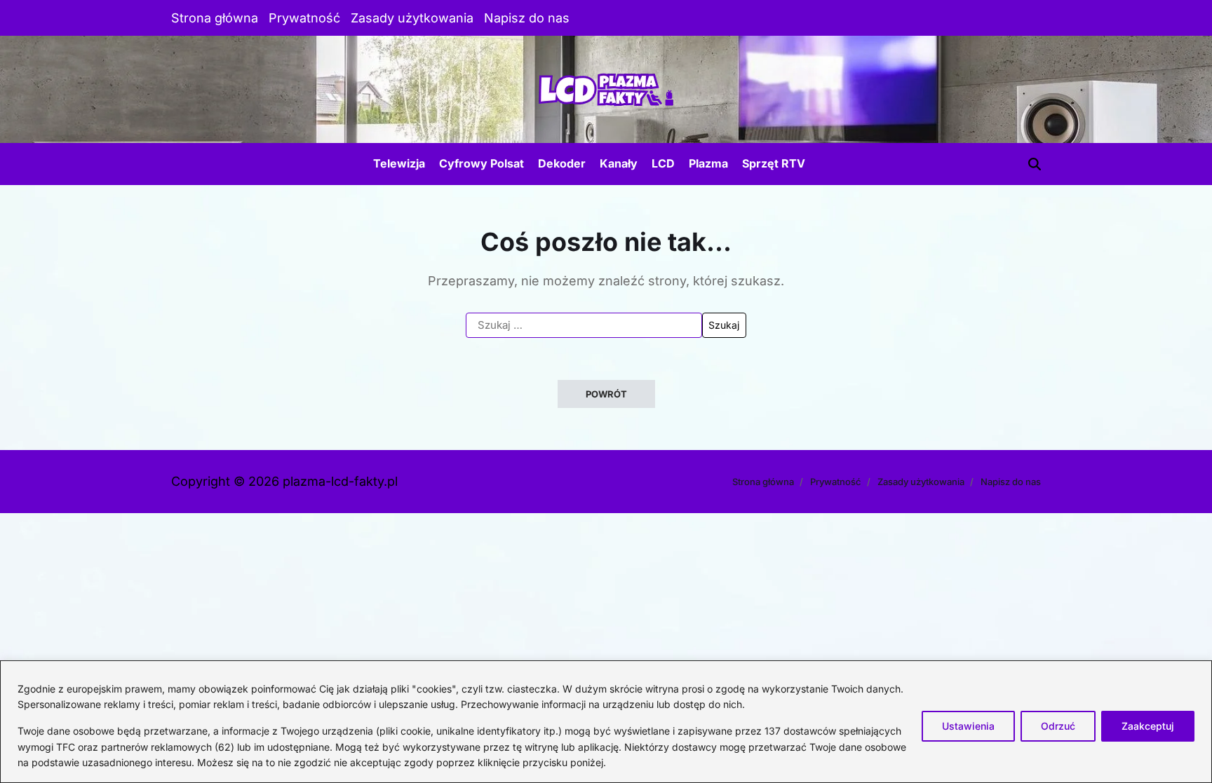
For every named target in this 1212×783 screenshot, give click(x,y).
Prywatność (304, 18)
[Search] (1034, 164)
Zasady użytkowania (412, 18)
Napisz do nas (527, 18)
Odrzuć (1058, 726)
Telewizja (399, 163)
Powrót (606, 394)
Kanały (619, 163)
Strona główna (214, 18)
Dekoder (562, 163)
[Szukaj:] (584, 325)
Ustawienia (968, 726)
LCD (663, 163)
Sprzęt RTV (773, 163)
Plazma (708, 163)
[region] (606, 721)
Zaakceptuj (1148, 726)
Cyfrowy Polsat (481, 163)
